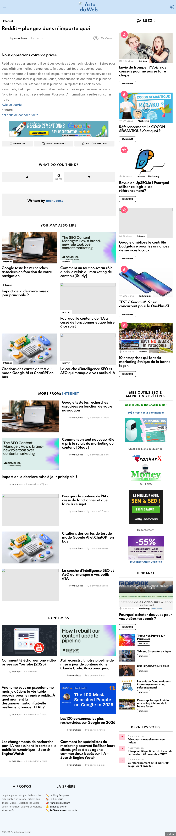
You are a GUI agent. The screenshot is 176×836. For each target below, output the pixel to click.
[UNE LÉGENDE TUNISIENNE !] (127, 670)
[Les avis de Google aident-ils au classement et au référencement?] (127, 685)
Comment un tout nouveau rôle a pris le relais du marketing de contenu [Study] (86, 271)
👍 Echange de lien (56, 806)
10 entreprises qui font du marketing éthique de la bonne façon (144, 361)
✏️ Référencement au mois (61, 810)
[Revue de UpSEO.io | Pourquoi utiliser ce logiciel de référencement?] (146, 163)
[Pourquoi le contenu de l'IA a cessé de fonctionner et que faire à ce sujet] (88, 298)
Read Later (19, 143)
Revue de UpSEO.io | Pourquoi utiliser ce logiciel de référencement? (144, 186)
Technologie (145, 295)
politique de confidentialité (20, 115)
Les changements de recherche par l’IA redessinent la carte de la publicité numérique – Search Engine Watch (29, 747)
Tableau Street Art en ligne (154, 651)
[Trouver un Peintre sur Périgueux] (127, 640)
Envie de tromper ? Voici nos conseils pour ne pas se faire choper (142, 71)
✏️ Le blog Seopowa (57, 795)
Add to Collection (96, 143)
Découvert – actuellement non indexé (146, 741)
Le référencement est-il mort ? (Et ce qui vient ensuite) (148, 764)
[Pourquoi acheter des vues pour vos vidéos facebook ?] (146, 595)
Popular (124, 34)
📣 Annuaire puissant (58, 802)
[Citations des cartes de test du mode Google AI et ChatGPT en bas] (29, 349)
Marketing (143, 120)
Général (143, 61)
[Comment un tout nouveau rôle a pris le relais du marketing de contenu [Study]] (88, 247)
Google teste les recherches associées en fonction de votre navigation (27, 271)
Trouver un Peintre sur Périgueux (151, 637)
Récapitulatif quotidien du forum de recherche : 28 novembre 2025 (150, 752)
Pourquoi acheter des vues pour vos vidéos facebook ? (145, 616)
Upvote (27, 177)
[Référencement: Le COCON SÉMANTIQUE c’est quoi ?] (146, 108)
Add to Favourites (55, 143)
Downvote (89, 177)
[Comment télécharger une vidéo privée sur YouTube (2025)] (29, 640)
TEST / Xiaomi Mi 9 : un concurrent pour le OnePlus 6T (144, 304)
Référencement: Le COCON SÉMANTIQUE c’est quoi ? (142, 128)
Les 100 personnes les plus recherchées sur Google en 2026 (87, 720)
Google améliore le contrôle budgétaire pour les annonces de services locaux (144, 246)
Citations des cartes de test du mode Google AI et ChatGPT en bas (27, 372)
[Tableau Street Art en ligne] (127, 656)
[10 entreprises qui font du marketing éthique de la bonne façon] (146, 338)
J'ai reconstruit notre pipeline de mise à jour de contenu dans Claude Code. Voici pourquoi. (87, 664)
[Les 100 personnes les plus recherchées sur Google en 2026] (88, 698)
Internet (7, 261)
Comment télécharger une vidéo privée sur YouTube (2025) (29, 662)
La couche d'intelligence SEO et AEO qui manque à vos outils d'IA (87, 370)
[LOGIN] (172, 6)
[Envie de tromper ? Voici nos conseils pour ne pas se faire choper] (146, 48)
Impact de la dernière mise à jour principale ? (26, 293)
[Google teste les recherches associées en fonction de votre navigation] (29, 247)
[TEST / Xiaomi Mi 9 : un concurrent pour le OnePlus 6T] (146, 283)
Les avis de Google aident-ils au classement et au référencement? (153, 684)
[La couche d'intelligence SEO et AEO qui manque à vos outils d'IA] (88, 349)
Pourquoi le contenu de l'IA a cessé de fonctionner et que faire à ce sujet (87, 322)
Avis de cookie (12, 104)
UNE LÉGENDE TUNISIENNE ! (153, 666)
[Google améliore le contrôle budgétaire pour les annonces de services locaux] (146, 223)
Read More (127, 83)
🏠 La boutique (54, 799)
